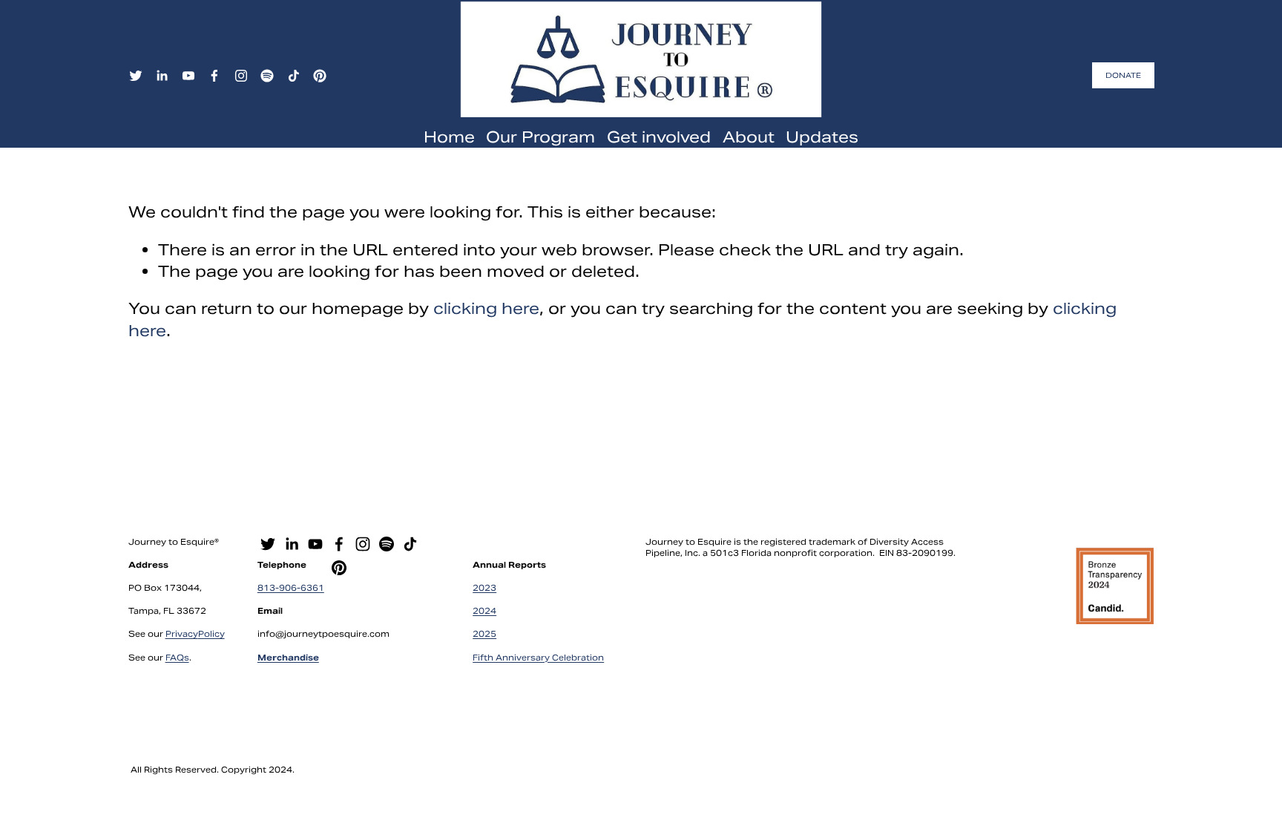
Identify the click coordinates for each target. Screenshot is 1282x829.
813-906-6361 (290, 588)
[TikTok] (293, 75)
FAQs (177, 657)
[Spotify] (267, 75)
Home (449, 137)
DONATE (1123, 75)
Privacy (181, 634)
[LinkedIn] (161, 75)
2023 (484, 588)
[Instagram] (241, 75)
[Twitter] (135, 75)
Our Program (540, 137)
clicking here (486, 308)
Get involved (659, 137)
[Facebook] (214, 75)
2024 (484, 611)
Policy (211, 634)
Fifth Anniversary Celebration (538, 657)
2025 (484, 634)
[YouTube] (188, 75)
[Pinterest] (319, 75)
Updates (822, 137)
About (749, 137)
